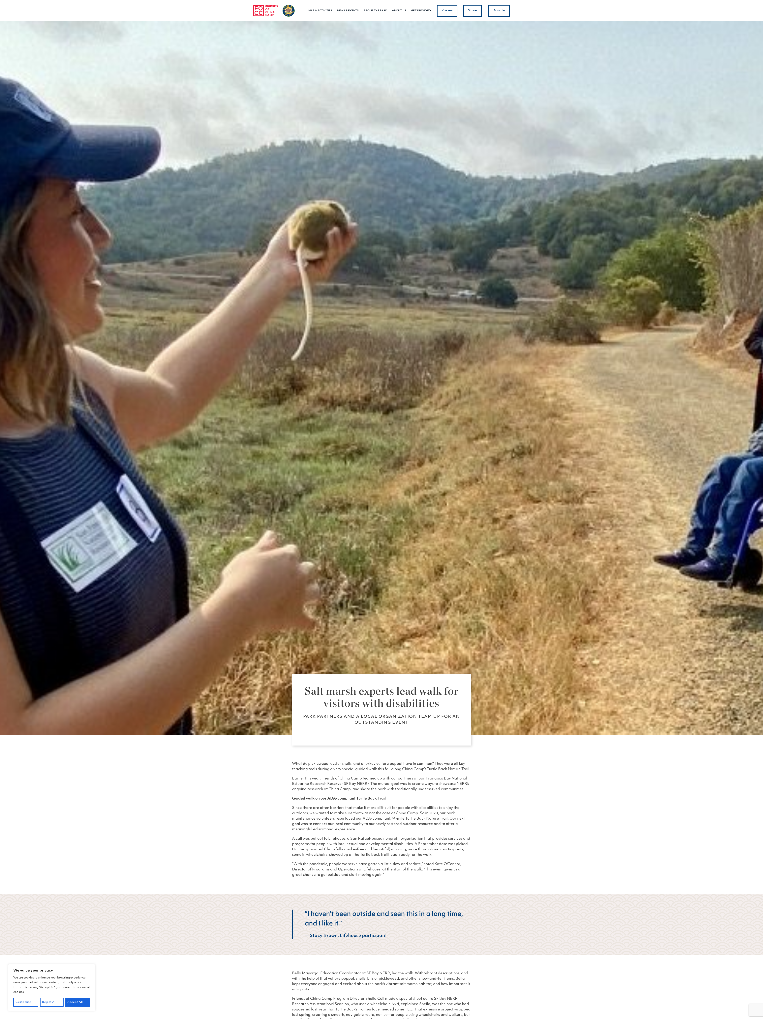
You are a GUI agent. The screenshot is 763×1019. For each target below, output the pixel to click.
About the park (375, 11)
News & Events (348, 11)
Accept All (75, 1002)
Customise (23, 1002)
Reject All (49, 1002)
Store (472, 10)
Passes (447, 10)
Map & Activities (320, 11)
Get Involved (421, 11)
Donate (499, 10)
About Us (399, 11)
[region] (51, 987)
